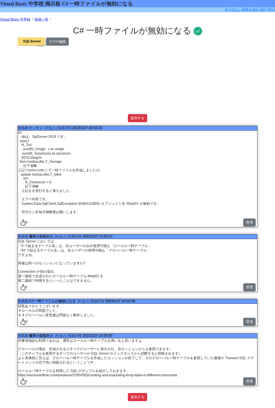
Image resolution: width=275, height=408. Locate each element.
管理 (249, 222)
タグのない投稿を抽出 (242, 9)
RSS (271, 9)
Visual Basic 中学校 (15, 19)
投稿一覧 (41, 19)
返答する (137, 118)
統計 (263, 9)
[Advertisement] (137, 84)
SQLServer (32, 41)
